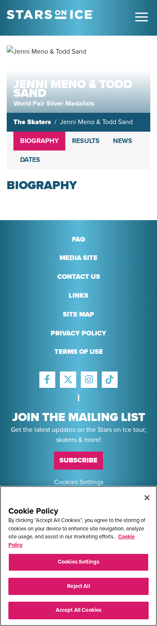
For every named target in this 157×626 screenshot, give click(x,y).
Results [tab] (86, 141)
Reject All (78, 586)
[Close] (147, 497)
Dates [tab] (30, 160)
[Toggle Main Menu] (141, 17)
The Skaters (32, 122)
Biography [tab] (39, 141)
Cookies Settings (78, 482)
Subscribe (78, 460)
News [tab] (122, 141)
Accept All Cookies (78, 610)
